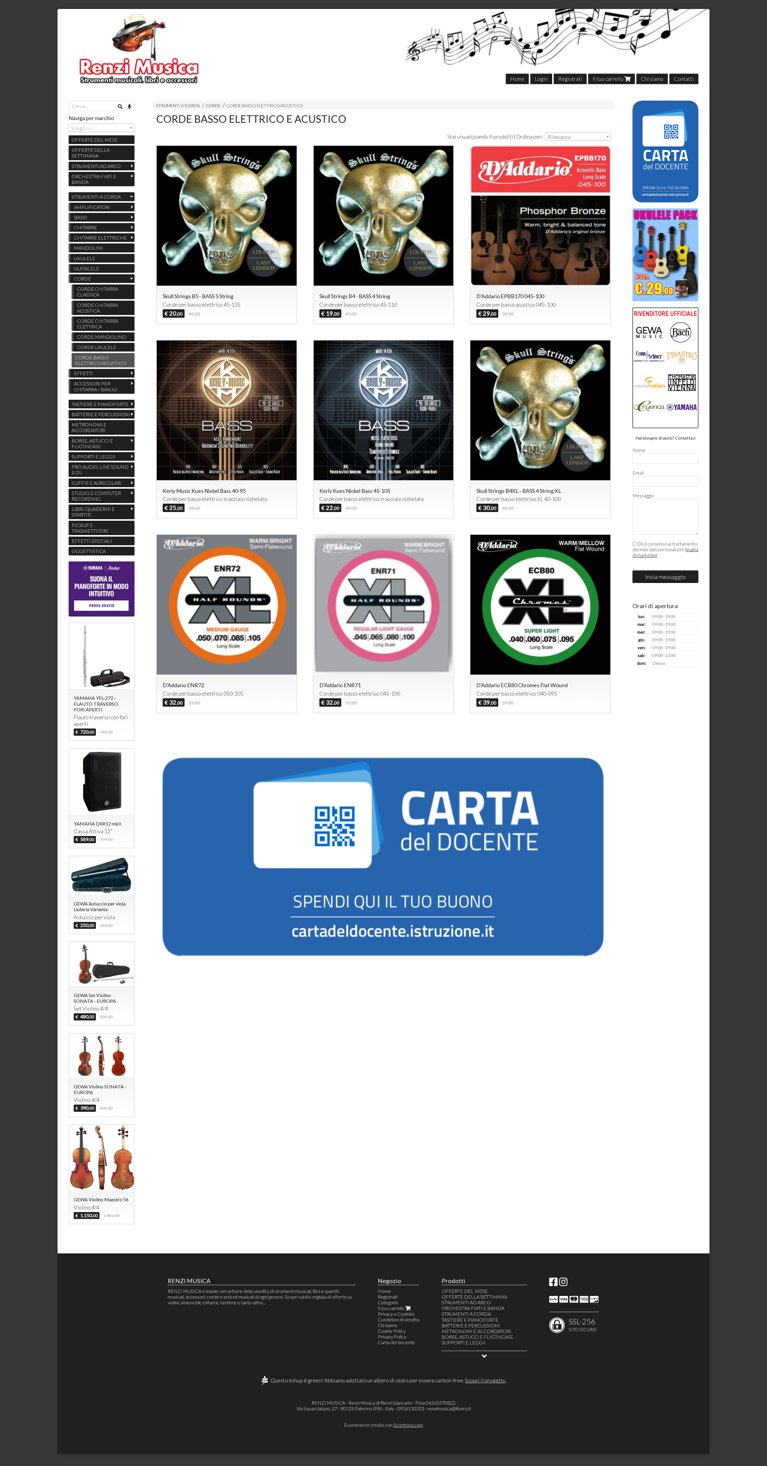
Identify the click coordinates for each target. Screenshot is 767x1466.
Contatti (684, 78)
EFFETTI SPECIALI (92, 541)
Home (517, 78)
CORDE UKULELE (96, 347)
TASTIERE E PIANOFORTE (100, 404)
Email (638, 472)
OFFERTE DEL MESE (95, 140)
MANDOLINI (88, 248)
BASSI (80, 217)
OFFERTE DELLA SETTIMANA (90, 152)
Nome (639, 450)
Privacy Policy (392, 1336)
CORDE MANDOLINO (101, 337)
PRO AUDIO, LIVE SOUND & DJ (100, 469)
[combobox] (578, 136)
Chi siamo (652, 78)
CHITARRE (85, 227)
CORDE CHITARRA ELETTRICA (97, 323)
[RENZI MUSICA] (383, 46)
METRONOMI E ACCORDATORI (89, 427)
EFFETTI (83, 373)
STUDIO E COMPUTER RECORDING (96, 496)
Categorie (388, 1302)
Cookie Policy (392, 1331)
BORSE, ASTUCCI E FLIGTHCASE (92, 443)
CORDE (213, 105)
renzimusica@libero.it (449, 1408)
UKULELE (84, 258)
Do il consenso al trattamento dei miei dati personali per (665, 549)
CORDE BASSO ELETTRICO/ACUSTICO (264, 105)
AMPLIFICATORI (92, 207)
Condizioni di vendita (398, 1319)
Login (541, 78)
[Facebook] (553, 1283)
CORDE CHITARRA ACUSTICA (97, 308)
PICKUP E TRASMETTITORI (90, 528)
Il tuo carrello (608, 78)
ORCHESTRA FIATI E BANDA (94, 179)
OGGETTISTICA (89, 551)
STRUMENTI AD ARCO (96, 166)
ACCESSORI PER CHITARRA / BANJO (95, 386)
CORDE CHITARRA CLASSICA (97, 291)
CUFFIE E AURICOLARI (97, 483)
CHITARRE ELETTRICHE (100, 237)
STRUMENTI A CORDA (178, 105)
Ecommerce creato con (383, 1425)
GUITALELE (86, 268)
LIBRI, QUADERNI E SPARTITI (93, 511)
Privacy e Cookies (396, 1314)
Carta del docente (396, 1342)
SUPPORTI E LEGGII (93, 456)
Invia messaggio (665, 576)
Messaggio (643, 495)
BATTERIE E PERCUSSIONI (101, 414)
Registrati (570, 78)
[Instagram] (563, 1283)
